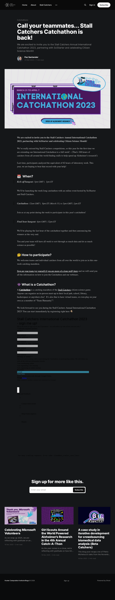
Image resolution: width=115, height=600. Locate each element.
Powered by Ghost (103, 580)
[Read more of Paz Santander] (20, 58)
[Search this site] (85, 5)
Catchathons (22, 20)
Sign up (66, 581)
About (33, 5)
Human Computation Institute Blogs (17, 580)
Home (24, 5)
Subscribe (104, 5)
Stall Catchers (46, 5)
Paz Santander (31, 57)
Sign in (92, 5)
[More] (56, 5)
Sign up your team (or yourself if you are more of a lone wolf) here (47, 270)
